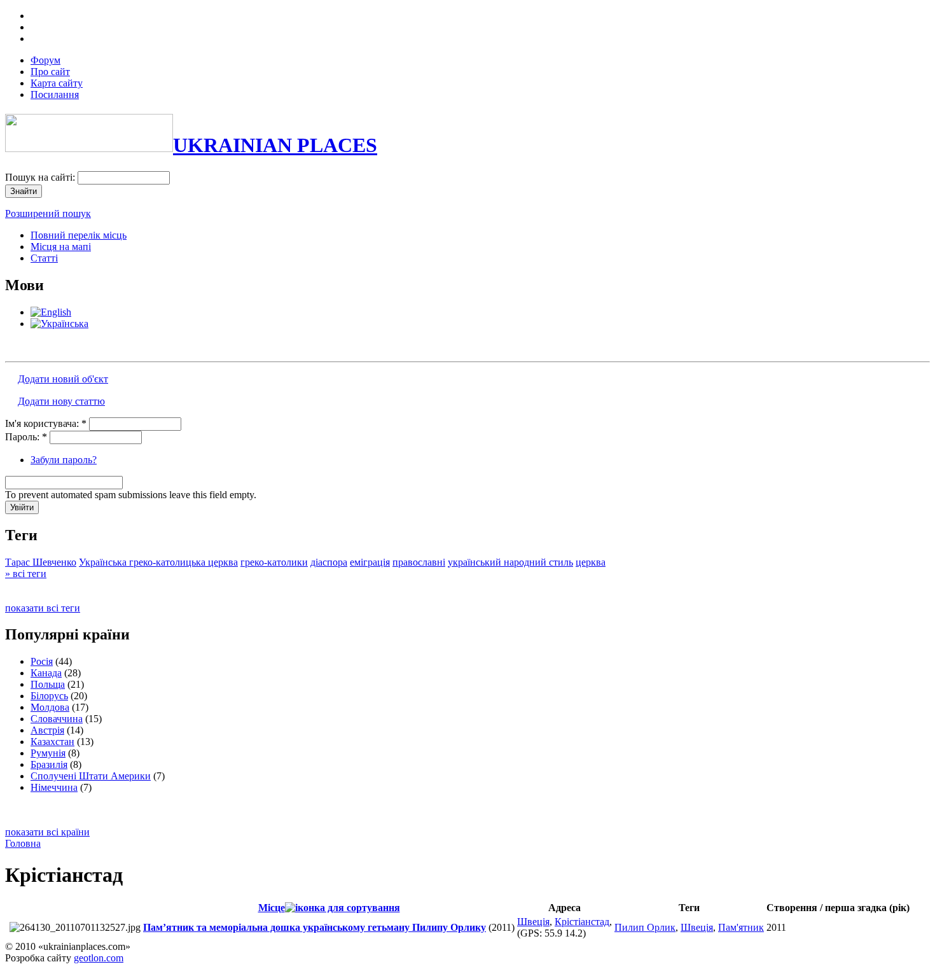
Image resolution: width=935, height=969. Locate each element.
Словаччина (57, 718)
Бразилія (49, 764)
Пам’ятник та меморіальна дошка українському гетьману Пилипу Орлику (314, 927)
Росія (42, 661)
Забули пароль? (64, 459)
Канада (46, 672)
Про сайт (50, 71)
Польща (48, 684)
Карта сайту (57, 83)
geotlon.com (98, 957)
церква (591, 562)
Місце (271, 907)
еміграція (370, 562)
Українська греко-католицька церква (158, 562)
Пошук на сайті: (41, 177)
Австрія (47, 730)
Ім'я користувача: (46, 423)
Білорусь (49, 695)
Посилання (55, 94)
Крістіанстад (582, 921)
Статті (44, 258)
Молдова (50, 707)
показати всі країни (47, 831)
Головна (23, 843)
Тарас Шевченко (40, 562)
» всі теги (25, 573)
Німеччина (54, 787)
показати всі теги (42, 608)
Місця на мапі (61, 246)
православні (418, 562)
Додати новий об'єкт (63, 378)
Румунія (48, 753)
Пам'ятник (741, 927)
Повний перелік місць (79, 235)
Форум (45, 60)
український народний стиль (510, 562)
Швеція (533, 921)
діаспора (328, 562)
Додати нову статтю (61, 401)
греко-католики (274, 562)
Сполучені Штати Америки (91, 775)
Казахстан (52, 741)
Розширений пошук (48, 213)
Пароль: (26, 436)
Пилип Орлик (644, 927)
